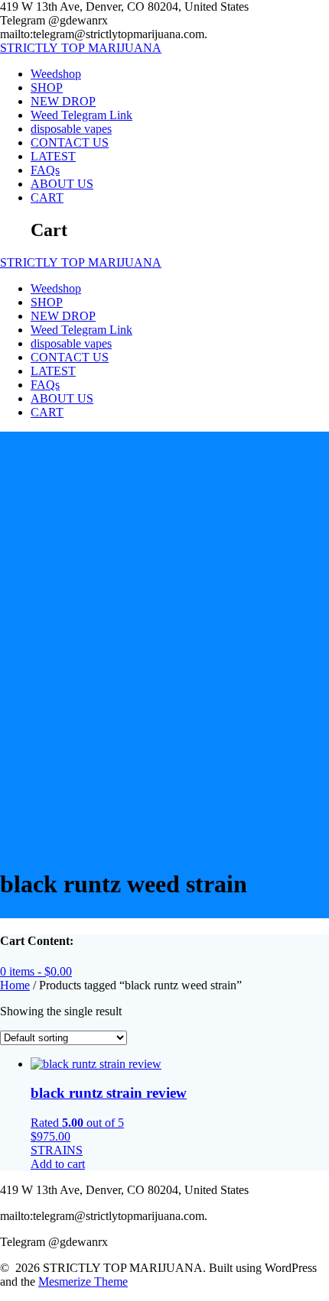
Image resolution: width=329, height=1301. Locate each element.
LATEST (53, 156)
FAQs (45, 169)
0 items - (36, 971)
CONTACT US (70, 142)
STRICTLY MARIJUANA (80, 47)
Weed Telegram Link (81, 114)
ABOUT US (62, 183)
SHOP (47, 87)
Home (15, 985)
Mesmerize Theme (83, 1281)
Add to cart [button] (58, 1163)
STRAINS (57, 1150)
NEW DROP (63, 101)
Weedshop (56, 73)
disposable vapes (71, 128)
